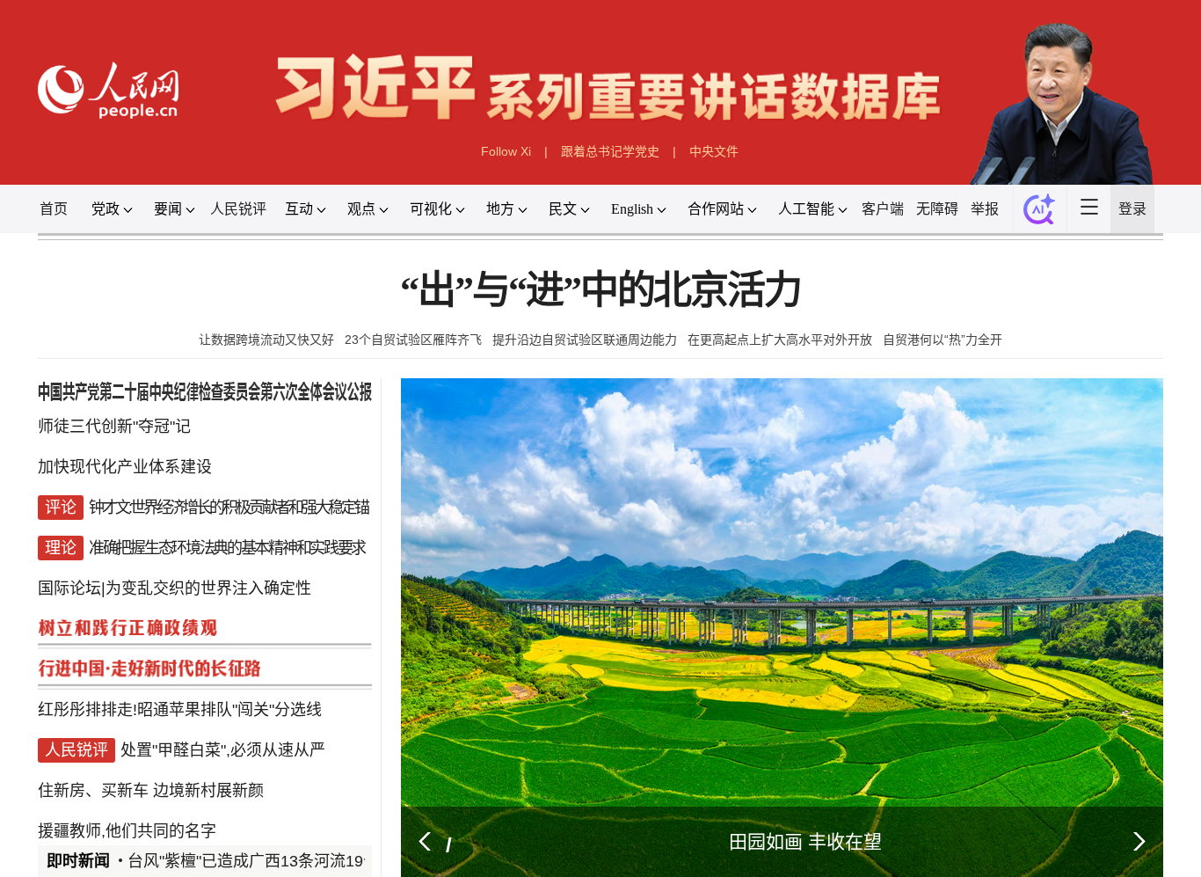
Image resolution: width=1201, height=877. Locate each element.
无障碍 (937, 208)
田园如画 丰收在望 (805, 841)
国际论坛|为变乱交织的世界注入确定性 (174, 588)
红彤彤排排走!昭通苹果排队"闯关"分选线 (180, 710)
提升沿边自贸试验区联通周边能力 (584, 340)
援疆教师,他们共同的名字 (127, 831)
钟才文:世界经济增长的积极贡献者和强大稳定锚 (228, 507)
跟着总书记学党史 (610, 151)
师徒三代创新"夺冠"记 (114, 426)
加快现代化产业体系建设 (125, 467)
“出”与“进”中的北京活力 (600, 290)
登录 (1132, 208)
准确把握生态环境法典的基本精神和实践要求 (227, 548)
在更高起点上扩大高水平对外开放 (780, 340)
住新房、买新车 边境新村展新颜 (151, 791)
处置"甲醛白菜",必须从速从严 (222, 750)
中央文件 (714, 151)
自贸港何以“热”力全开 (942, 340)
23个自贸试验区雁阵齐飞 (413, 340)
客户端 (883, 208)
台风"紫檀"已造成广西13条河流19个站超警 (276, 861)
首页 (54, 208)
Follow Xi (506, 151)
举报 (985, 208)
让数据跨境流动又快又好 (266, 340)
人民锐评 (238, 208)
